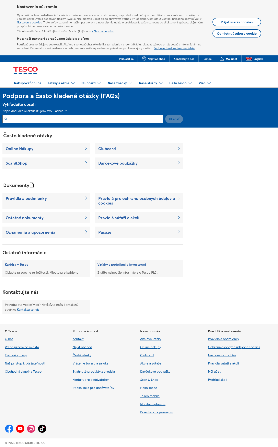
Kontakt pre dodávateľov (91, 379)
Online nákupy (150, 347)
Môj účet (214, 371)
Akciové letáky (150, 338)
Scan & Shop (149, 379)
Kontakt (78, 338)
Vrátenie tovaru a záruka (90, 363)
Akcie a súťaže (150, 363)
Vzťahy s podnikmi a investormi (121, 264)
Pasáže (104, 232)
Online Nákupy (19, 148)
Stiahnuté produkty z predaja (94, 371)
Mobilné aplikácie (152, 404)
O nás (9, 338)
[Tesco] (27, 71)
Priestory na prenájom (156, 412)
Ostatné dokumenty (25, 217)
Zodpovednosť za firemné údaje (174, 48)
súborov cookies (103, 31)
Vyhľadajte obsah (19, 104)
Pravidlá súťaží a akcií (118, 217)
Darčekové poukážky (118, 163)
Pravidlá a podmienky (26, 198)
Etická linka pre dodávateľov (93, 387)
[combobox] (82, 119)
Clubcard (107, 148)
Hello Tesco (148, 387)
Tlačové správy (16, 355)
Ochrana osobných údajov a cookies (234, 347)
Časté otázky (82, 355)
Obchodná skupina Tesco (23, 371)
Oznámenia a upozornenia (30, 232)
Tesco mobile (150, 395)
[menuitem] (126, 58)
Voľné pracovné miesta (22, 347)
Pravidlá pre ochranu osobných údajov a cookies (136, 201)
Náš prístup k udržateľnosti (25, 363)
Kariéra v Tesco (16, 264)
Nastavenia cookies (29, 22)
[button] (27, 83)
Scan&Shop (16, 163)
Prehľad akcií (217, 379)
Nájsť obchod (82, 347)
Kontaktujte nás (28, 309)
